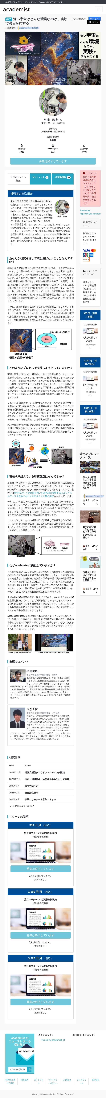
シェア (95, 19)
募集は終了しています (53, 161)
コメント (41, 177)
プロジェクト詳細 (19, 179)
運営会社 (96, 1080)
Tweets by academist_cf (53, 1040)
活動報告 (63, 177)
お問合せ (67, 1080)
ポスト (94, 22)
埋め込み (81, 19)
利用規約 (24, 1080)
